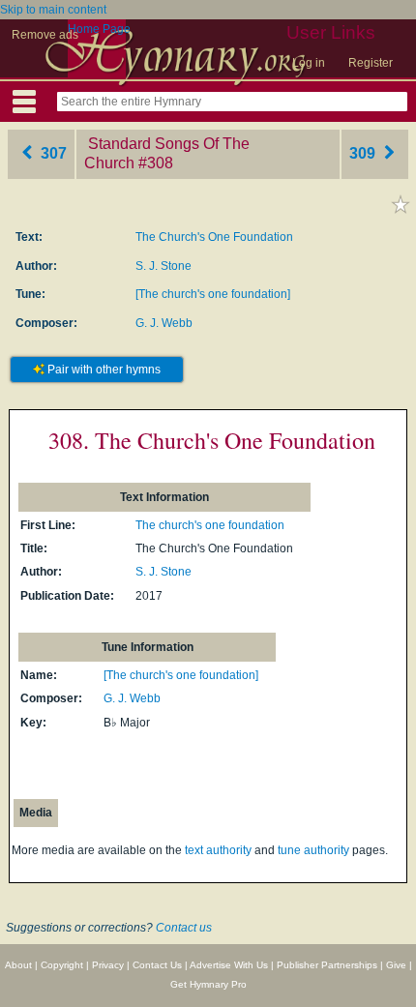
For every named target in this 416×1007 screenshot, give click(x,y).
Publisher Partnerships (327, 965)
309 (364, 153)
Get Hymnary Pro (208, 984)
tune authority (313, 850)
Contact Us (157, 965)
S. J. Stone (163, 266)
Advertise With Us (229, 965)
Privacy (108, 965)
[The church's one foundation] (212, 294)
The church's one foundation (209, 525)
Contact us (184, 927)
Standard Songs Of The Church (167, 153)
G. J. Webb (164, 323)
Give (396, 965)
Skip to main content (53, 9)
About (18, 965)
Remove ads (45, 35)
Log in (308, 63)
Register (370, 63)
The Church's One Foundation (214, 237)
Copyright (62, 965)
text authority (218, 850)
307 (52, 153)
